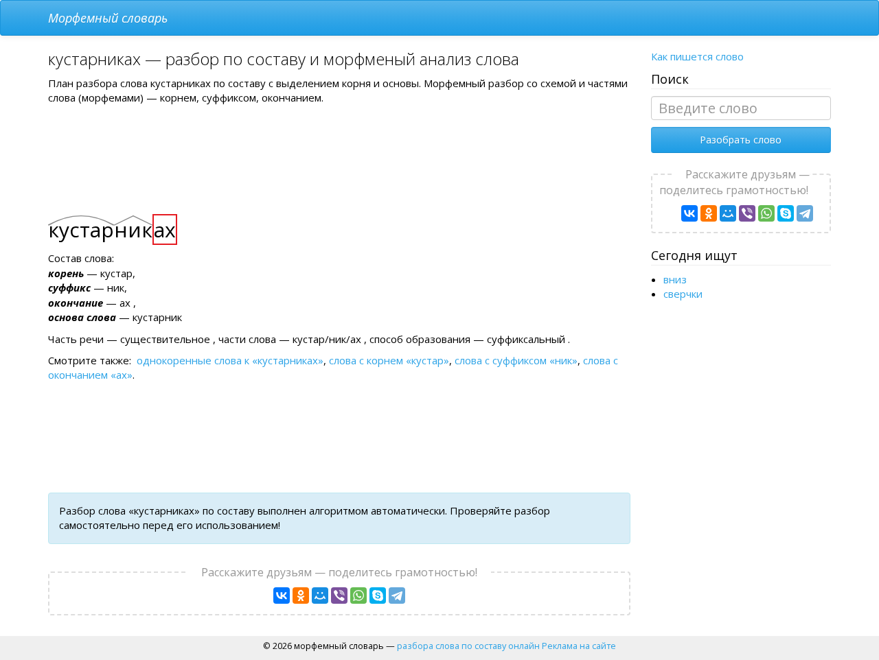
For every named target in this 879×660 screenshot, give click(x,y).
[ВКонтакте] (281, 595)
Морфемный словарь (108, 18)
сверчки (683, 293)
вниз (675, 279)
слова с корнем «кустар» (389, 360)
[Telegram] (397, 595)
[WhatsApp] (358, 595)
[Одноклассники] (301, 595)
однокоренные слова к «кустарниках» (230, 360)
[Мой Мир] (320, 595)
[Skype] (377, 595)
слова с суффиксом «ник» (516, 360)
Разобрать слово (740, 139)
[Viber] (339, 595)
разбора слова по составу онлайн (468, 645)
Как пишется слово (697, 56)
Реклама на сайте (579, 645)
